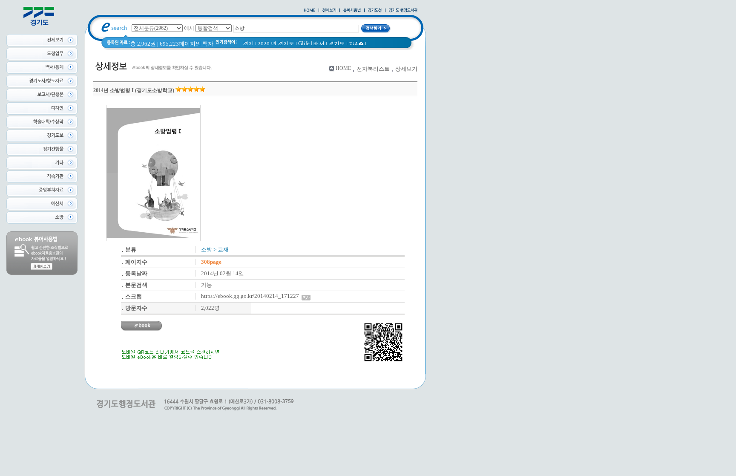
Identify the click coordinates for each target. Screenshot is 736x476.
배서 (319, 43)
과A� (356, 44)
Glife (304, 43)
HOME (343, 68)
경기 (248, 43)
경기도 (336, 43)
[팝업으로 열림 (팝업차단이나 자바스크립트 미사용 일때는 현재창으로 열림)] (352, 11)
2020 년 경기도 (276, 43)
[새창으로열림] (375, 11)
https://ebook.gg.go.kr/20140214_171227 (251, 296)
